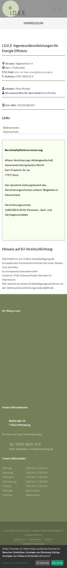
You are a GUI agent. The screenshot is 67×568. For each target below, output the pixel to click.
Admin (48, 539)
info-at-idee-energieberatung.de (33, 72)
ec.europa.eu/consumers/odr (20, 271)
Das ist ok (57, 562)
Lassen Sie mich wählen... (15, 562)
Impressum (19, 539)
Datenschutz (35, 539)
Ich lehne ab (42, 562)
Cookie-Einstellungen (33, 543)
